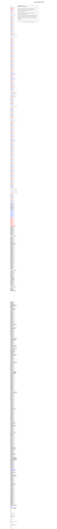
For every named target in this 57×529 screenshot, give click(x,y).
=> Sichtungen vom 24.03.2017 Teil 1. (12, 295)
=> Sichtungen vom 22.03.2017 (12, 294)
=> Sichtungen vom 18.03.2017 (12, 293)
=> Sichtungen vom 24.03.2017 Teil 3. (12, 298)
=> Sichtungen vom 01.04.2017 (12, 299)
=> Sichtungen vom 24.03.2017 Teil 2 (12, 297)
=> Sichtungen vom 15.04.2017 (12, 300)
